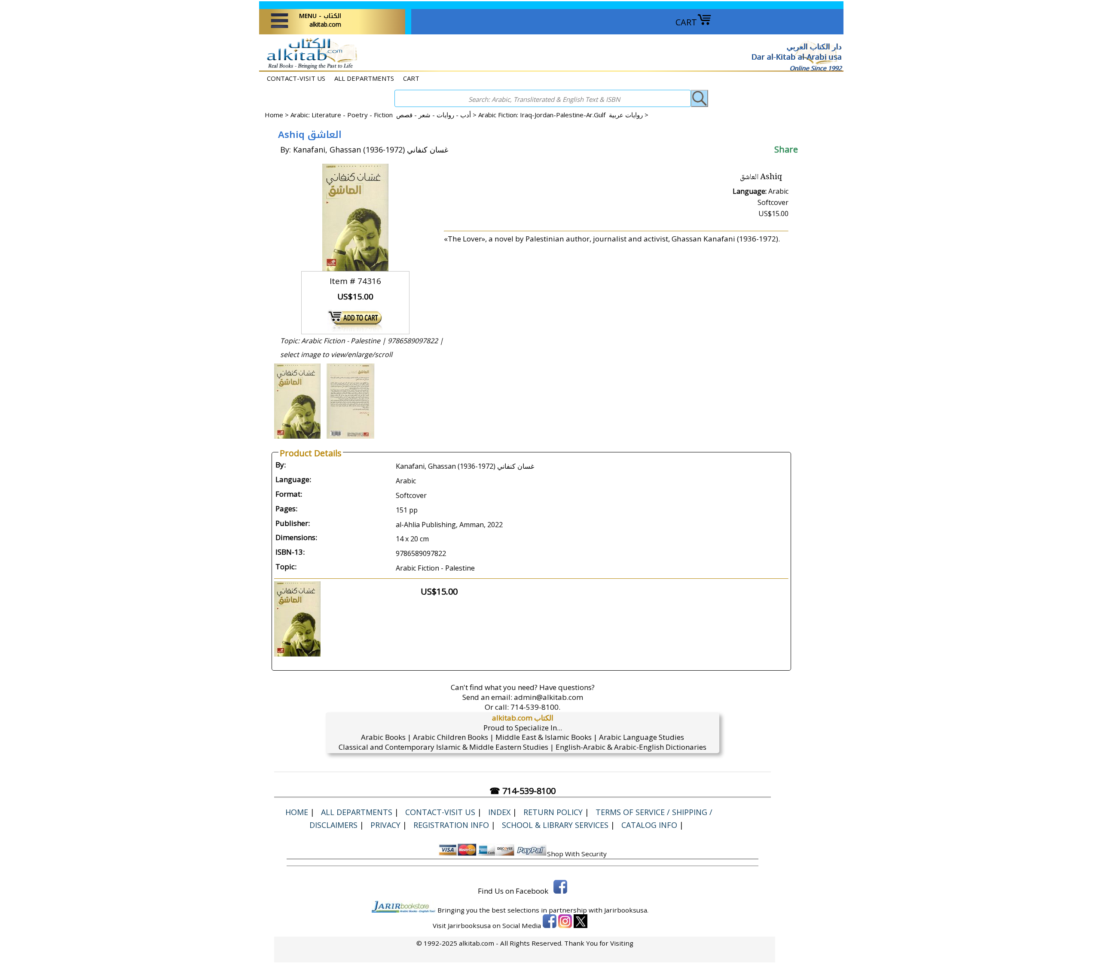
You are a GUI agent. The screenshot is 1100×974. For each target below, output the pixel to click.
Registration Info (451, 825)
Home (274, 114)
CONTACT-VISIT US (296, 78)
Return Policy (553, 812)
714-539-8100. (535, 707)
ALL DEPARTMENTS (364, 78)
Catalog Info (649, 825)
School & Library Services (555, 825)
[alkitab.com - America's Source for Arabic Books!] (309, 68)
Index (499, 812)
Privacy (385, 825)
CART (686, 22)
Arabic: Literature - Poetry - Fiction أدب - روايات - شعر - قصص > (384, 114)
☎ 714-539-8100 (522, 791)
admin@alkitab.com (548, 697)
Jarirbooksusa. (626, 910)
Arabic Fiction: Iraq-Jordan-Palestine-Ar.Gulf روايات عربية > (563, 114)
